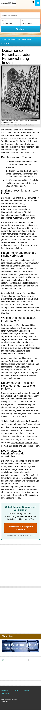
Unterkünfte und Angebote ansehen (20, 527)
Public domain (30, 125)
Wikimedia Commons (20, 125)
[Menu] (37, 3)
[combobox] (20, 15)
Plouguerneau (17, 443)
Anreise (4, 21)
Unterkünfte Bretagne (10, 39)
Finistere (26, 39)
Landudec (13, 446)
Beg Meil (27, 446)
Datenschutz (5, 693)
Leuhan (28, 443)
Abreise (24, 21)
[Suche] (33, 2)
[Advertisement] (20, 565)
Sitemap (26, 690)
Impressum (4, 690)
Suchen (20, 29)
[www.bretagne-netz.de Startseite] (8, 3)
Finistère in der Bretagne (12, 427)
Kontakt (16, 690)
